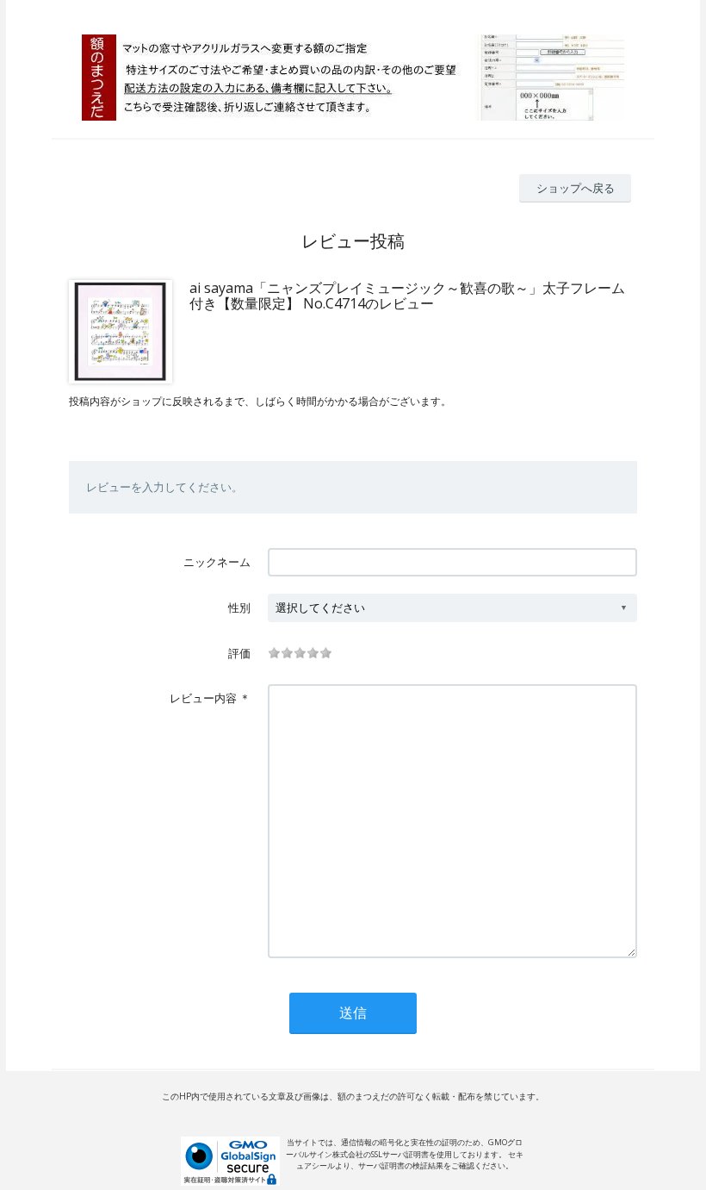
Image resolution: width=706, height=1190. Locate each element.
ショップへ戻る (575, 188)
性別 (239, 607)
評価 (239, 653)
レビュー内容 (203, 698)
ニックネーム (217, 562)
